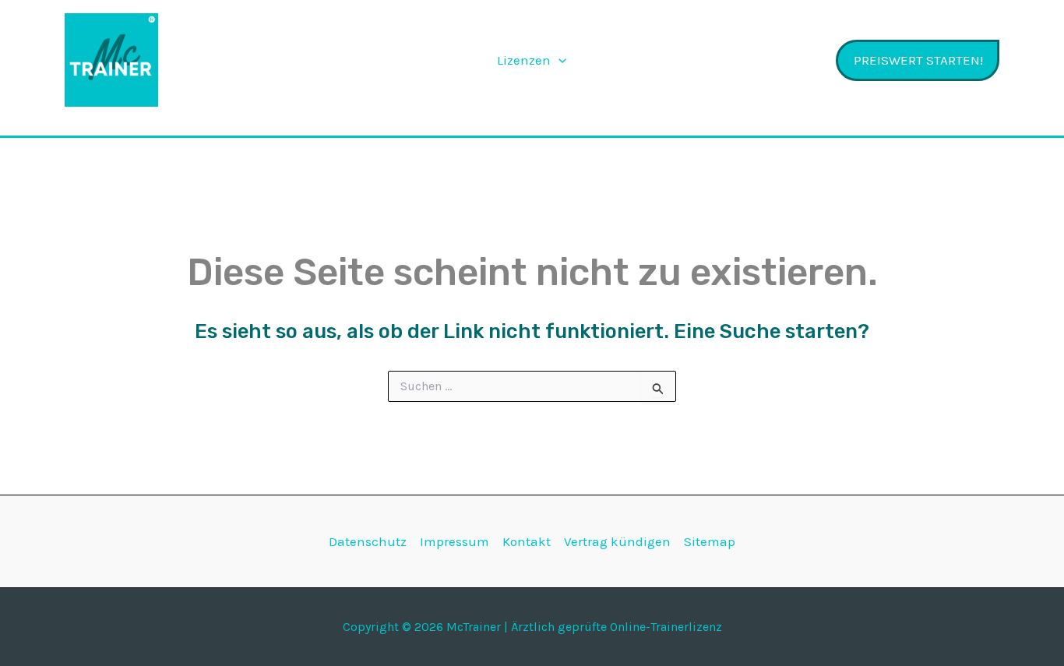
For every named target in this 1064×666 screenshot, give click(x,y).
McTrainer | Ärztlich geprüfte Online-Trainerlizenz (265, 60)
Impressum (454, 541)
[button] (558, 60)
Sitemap (709, 541)
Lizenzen (524, 60)
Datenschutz (368, 541)
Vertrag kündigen (617, 541)
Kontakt (526, 541)
